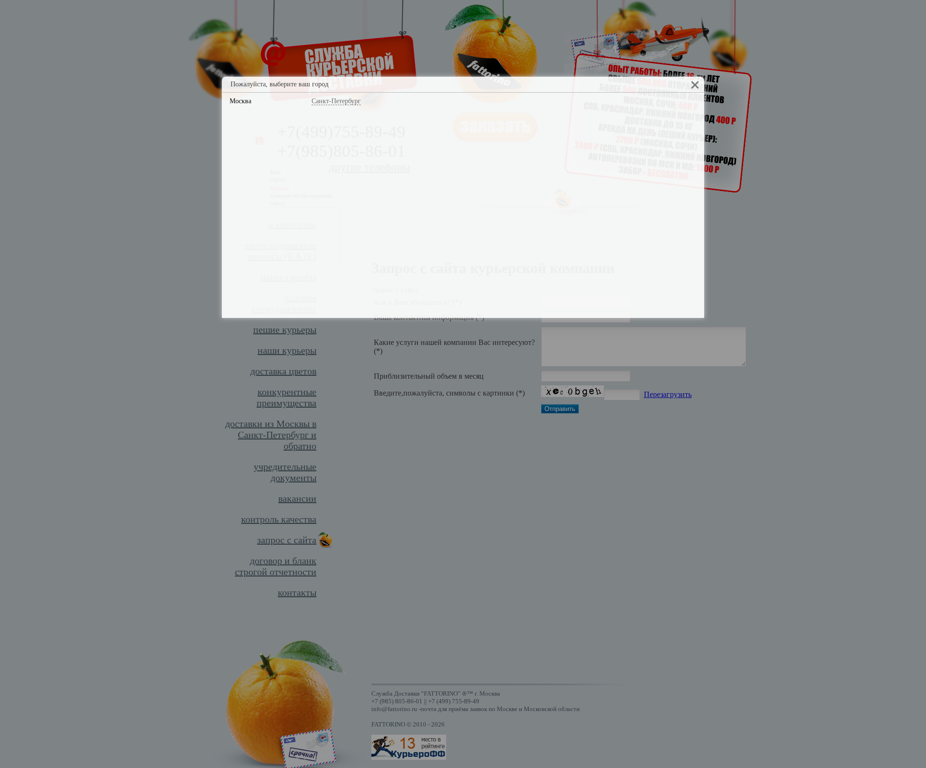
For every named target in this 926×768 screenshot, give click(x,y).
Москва (240, 101)
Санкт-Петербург (336, 101)
